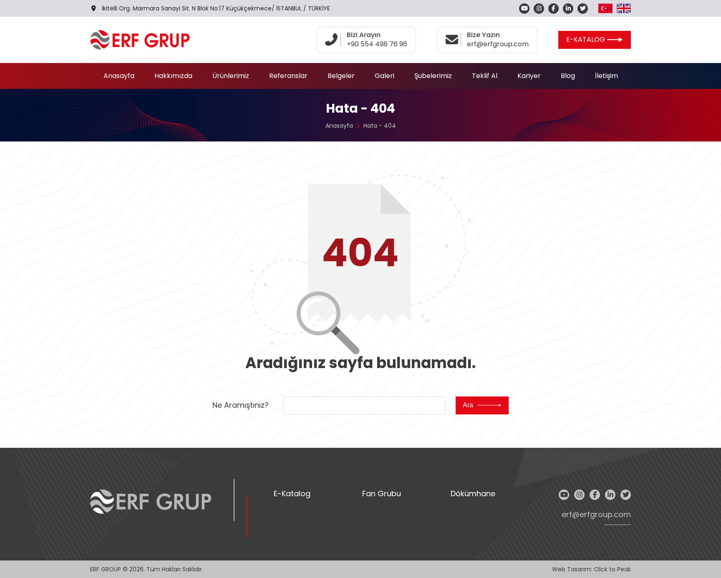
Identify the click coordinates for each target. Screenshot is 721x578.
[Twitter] (582, 8)
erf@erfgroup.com (596, 514)
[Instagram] (539, 8)
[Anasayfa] (140, 40)
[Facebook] (553, 8)
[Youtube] (524, 8)
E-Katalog (292, 494)
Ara (468, 405)
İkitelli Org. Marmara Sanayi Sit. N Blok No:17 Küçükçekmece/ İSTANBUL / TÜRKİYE (216, 8)
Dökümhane (473, 494)
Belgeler (341, 76)
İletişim (606, 76)
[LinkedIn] (568, 8)
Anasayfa (118, 76)
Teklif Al (484, 76)
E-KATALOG (585, 39)
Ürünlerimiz (230, 76)
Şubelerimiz (433, 76)
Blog (568, 76)
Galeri (384, 76)
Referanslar (288, 76)
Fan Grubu (381, 494)
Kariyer (529, 76)
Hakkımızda (173, 76)
